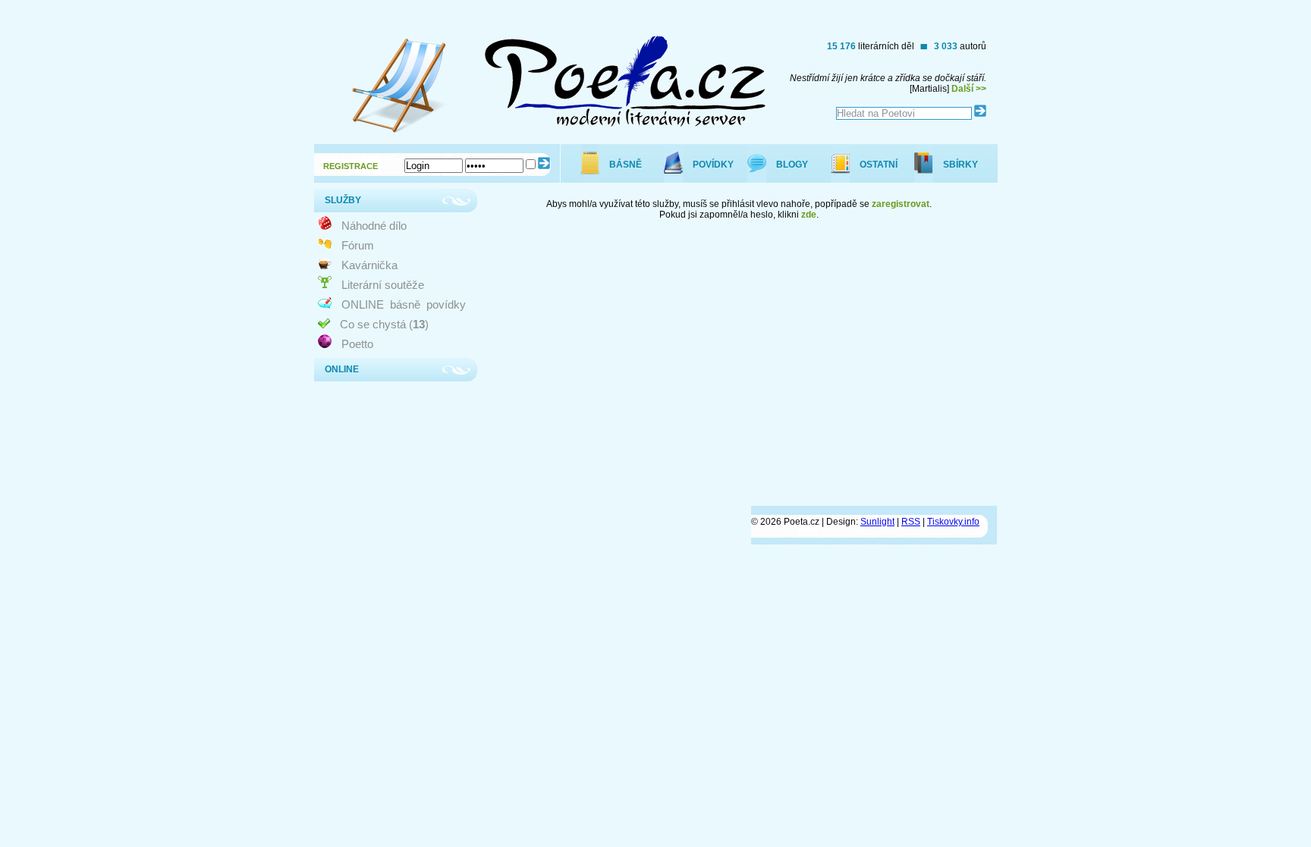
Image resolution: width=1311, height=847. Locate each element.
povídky (446, 304)
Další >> (968, 88)
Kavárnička (369, 265)
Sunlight (877, 521)
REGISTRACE (350, 166)
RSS (910, 521)
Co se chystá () (384, 324)
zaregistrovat (900, 204)
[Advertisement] (721, 448)
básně (405, 304)
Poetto (357, 343)
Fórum (357, 245)
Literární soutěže (382, 284)
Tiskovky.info (953, 521)
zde (808, 214)
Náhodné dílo (374, 225)
